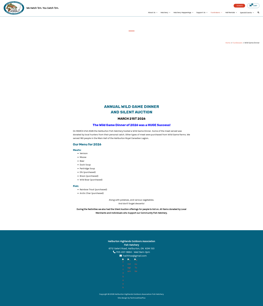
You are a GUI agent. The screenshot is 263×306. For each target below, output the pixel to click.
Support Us (200, 12)
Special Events (246, 12)
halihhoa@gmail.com (135, 255)
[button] (239, 6)
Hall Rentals (230, 12)
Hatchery (164, 12)
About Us (151, 12)
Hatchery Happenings (182, 12)
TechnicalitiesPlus (137, 298)
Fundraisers (215, 12)
